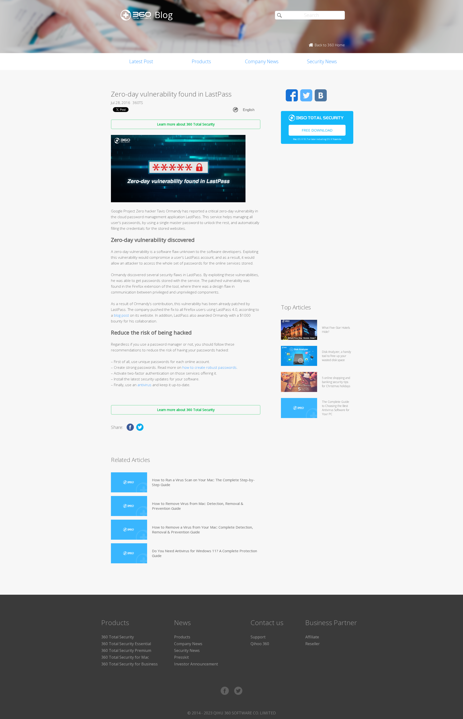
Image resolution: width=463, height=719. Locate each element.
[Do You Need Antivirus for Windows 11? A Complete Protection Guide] (129, 553)
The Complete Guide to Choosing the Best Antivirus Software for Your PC (335, 408)
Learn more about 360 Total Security (186, 124)
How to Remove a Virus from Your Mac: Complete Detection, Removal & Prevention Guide (202, 529)
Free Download (317, 130)
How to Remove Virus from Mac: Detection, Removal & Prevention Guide (197, 506)
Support (258, 637)
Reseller (312, 643)
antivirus (144, 384)
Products (201, 61)
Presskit (181, 657)
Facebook (292, 95)
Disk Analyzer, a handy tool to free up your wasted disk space (336, 356)
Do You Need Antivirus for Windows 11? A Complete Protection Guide (204, 553)
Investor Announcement (196, 664)
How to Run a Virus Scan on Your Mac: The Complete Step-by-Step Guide (203, 482)
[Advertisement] (317, 226)
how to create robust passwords (209, 367)
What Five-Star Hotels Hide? (336, 330)
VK (321, 95)
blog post (121, 315)
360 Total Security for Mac (125, 657)
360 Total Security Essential (126, 643)
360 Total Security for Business (129, 664)
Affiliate (312, 637)
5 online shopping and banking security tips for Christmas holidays (336, 382)
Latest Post (141, 61)
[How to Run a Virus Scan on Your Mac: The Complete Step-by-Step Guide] (129, 482)
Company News (262, 61)
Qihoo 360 (260, 643)
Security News (322, 61)
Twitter (306, 95)
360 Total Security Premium (126, 650)
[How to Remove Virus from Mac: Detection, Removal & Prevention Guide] (129, 506)
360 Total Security (117, 637)
